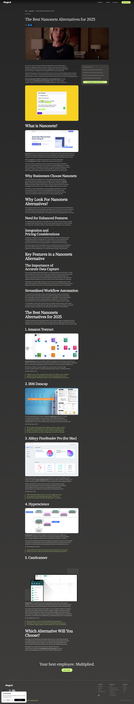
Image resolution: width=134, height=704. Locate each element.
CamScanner (28, 603)
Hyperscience (28, 535)
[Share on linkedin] (29, 25)
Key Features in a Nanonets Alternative (93, 72)
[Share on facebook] (31, 25)
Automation (31, 11)
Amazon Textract (29, 361)
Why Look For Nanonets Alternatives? (92, 69)
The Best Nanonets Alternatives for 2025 (93, 75)
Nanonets (27, 153)
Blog (26, 11)
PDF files (32, 161)
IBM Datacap (53, 416)
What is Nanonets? (87, 67)
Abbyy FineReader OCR (42, 479)
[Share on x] (33, 25)
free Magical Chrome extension (41, 80)
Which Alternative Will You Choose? (92, 78)
